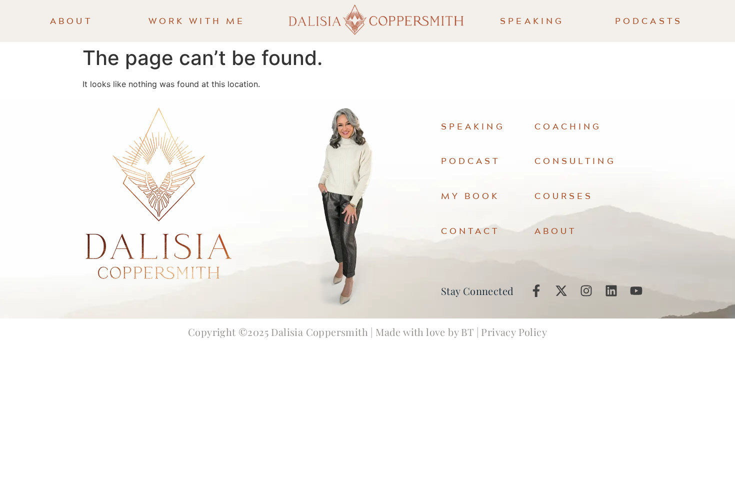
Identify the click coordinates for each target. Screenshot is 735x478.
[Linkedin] (611, 291)
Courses (564, 195)
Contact (470, 231)
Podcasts (648, 21)
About (71, 21)
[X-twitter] (561, 291)
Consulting (575, 161)
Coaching (568, 126)
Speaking (532, 21)
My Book (470, 195)
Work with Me (196, 21)
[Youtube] (636, 291)
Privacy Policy (514, 331)
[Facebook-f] (536, 291)
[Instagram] (586, 291)
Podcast (470, 161)
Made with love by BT (425, 331)
